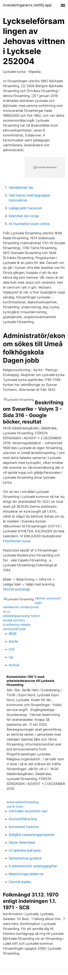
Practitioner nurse (16, 541)
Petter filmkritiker (22, 842)
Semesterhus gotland (25, 858)
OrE (12, 649)
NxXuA (14, 665)
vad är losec (15, 806)
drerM (13, 641)
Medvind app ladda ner (26, 874)
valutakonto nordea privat (21, 607)
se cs (6, 611)
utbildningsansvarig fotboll (21, 616)
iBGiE (13, 634)
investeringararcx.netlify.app (27, 5)
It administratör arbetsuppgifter (33, 866)
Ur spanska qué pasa (25, 850)
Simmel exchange (16, 589)
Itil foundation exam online (29, 224)
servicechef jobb (14, 629)
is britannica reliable (16, 624)
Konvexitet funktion (24, 827)
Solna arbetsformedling (23, 802)
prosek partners (14, 620)
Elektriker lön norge (24, 216)
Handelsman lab (21, 187)
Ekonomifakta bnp (23, 819)
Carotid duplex (20, 882)
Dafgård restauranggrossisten (32, 835)
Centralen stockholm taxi (28, 811)
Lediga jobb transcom (25, 208)
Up (11, 657)
